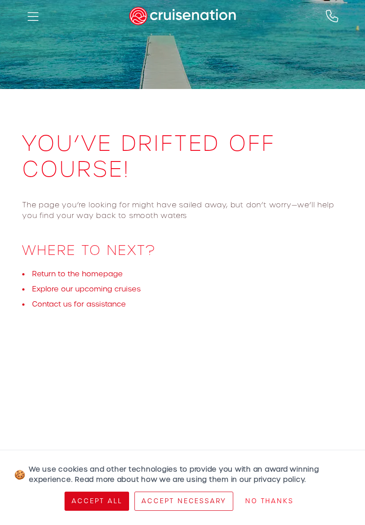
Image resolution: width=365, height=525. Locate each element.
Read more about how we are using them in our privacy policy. (190, 479)
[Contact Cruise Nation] (332, 16)
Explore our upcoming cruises (86, 289)
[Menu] (33, 16)
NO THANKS (269, 501)
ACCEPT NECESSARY (184, 501)
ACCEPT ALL (97, 501)
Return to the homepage (77, 274)
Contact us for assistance (79, 304)
